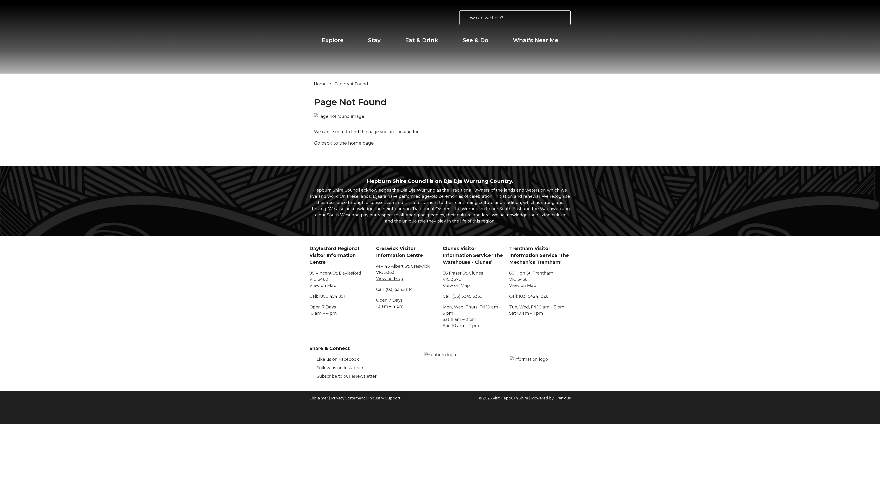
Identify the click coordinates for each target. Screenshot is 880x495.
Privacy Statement (348, 398)
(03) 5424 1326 (533, 296)
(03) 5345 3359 (467, 296)
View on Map (322, 285)
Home (320, 83)
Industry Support (384, 398)
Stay (374, 40)
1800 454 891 (332, 296)
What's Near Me (535, 40)
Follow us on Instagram (341, 367)
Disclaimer (318, 398)
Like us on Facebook (338, 359)
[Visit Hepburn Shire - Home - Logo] (344, 18)
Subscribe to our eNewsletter (347, 376)
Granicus (563, 398)
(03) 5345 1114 (399, 289)
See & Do (475, 40)
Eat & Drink (421, 40)
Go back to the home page (344, 143)
